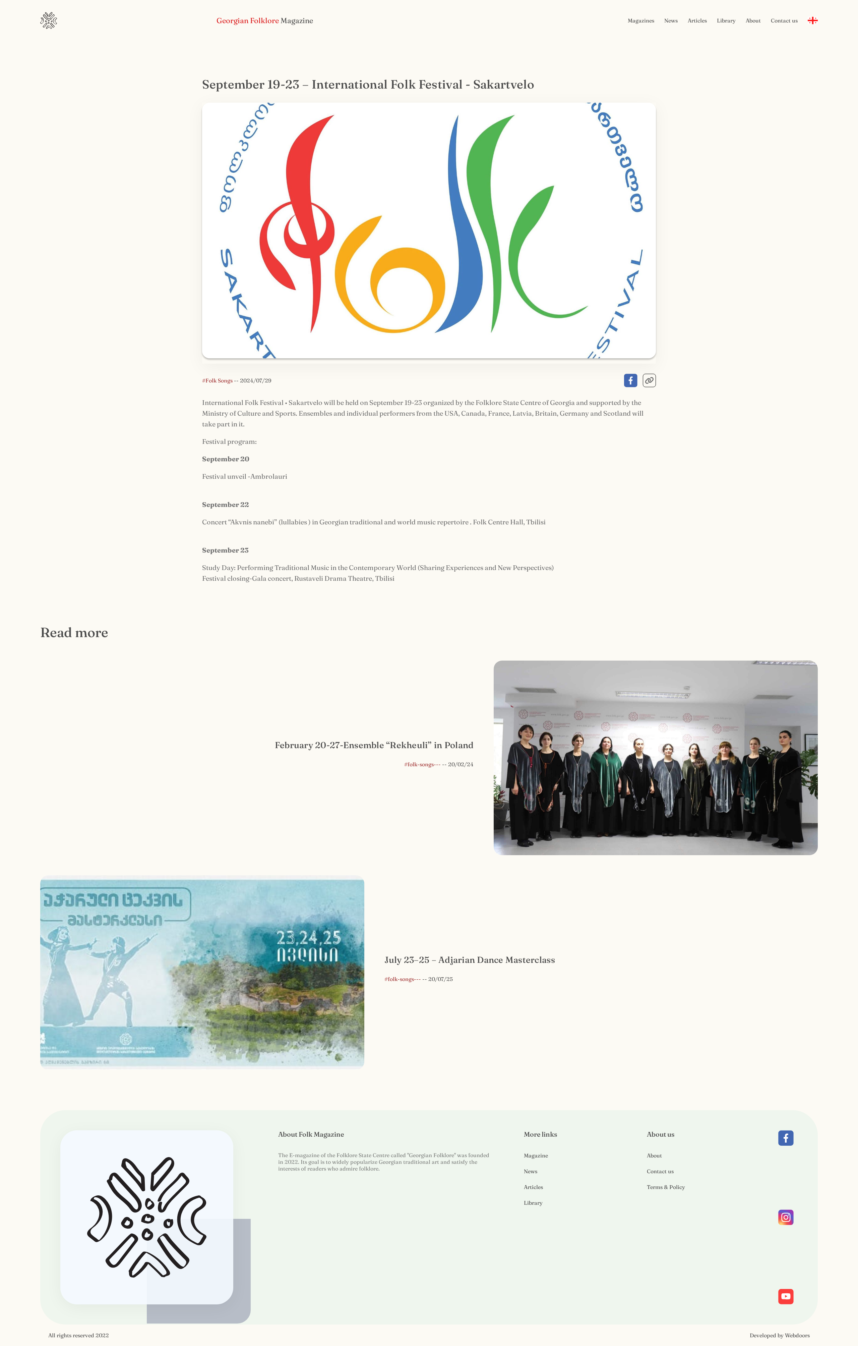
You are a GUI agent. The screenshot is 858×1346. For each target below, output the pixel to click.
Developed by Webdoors (780, 1335)
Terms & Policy (666, 1187)
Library (726, 20)
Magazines (641, 20)
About (753, 20)
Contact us (784, 20)
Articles (697, 20)
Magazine (536, 1155)
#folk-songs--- (422, 764)
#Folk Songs (218, 380)
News (671, 20)
